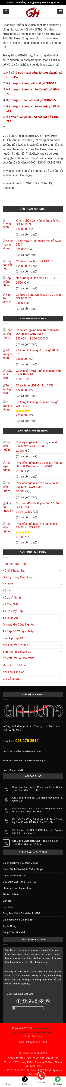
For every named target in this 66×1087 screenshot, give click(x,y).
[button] (6, 11)
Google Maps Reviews (33, 1053)
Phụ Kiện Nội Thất (14, 563)
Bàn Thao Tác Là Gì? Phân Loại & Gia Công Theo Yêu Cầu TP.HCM (37, 788)
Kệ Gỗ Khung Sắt (13, 570)
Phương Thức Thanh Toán (17, 888)
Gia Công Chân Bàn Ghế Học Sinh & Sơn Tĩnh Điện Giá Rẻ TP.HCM (35, 842)
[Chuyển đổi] (61, 570)
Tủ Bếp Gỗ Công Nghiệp (18, 631)
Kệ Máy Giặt (10, 604)
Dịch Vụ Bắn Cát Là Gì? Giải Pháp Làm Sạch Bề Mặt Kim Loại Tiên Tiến (37, 810)
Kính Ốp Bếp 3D (13, 638)
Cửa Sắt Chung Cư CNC (18, 658)
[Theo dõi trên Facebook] (18, 1001)
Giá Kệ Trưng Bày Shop (18, 577)
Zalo (8, 1084)
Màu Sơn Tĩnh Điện (15, 665)
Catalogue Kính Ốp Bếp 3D (18, 919)
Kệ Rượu (8, 584)
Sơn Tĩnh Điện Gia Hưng (33, 1041)
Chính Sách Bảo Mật (14, 875)
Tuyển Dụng (9, 926)
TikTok (25, 1084)
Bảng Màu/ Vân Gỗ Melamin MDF (21, 913)
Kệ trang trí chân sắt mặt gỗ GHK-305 (31, 100)
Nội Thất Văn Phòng (15, 644)
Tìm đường (57, 1084)
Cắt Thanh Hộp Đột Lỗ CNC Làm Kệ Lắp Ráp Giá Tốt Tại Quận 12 (37, 831)
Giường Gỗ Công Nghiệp (18, 624)
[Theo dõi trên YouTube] (47, 1001)
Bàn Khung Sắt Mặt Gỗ (17, 651)
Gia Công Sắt (11, 678)
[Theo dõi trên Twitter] (30, 1001)
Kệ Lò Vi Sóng (12, 597)
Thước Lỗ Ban (11, 894)
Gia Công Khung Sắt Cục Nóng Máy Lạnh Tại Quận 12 (37, 799)
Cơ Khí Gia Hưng (33, 1036)
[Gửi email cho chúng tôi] (36, 1001)
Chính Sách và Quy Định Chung (20, 862)
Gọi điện (41, 1082)
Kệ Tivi (7, 590)
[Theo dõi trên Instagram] (24, 1001)
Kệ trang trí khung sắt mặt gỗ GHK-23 (31, 83)
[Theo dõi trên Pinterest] (41, 1001)
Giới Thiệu (8, 907)
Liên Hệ (7, 900)
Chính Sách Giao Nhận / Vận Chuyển (23, 869)
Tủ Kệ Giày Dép (13, 611)
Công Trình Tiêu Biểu (14, 932)
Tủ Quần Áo (10, 617)
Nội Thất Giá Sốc (13, 672)
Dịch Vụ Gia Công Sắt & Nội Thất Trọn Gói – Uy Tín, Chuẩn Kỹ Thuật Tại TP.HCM (37, 821)
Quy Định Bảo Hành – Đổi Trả (19, 881)
